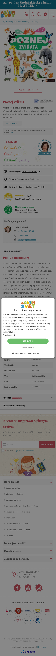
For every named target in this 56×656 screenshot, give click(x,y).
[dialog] (28, 328)
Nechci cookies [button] (28, 347)
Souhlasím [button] (28, 341)
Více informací (9, 335)
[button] (28, 353)
